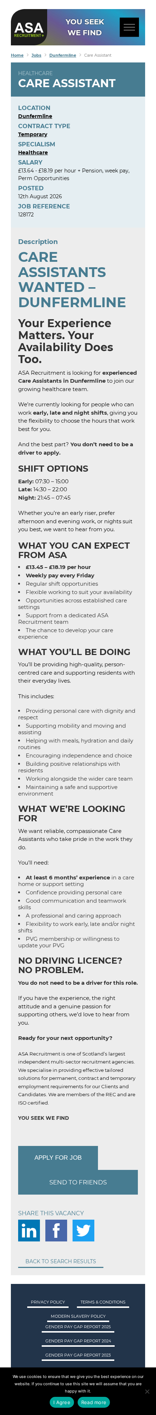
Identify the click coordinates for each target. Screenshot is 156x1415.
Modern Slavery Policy (78, 1316)
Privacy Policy (48, 1302)
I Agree (61, 1402)
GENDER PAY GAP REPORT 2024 (78, 1340)
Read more (93, 1402)
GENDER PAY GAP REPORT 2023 (78, 1355)
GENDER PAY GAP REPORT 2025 (78, 1326)
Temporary (32, 134)
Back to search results (60, 1261)
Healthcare (35, 73)
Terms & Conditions (103, 1302)
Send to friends (78, 1182)
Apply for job (58, 1157)
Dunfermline (35, 116)
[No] (147, 1391)
